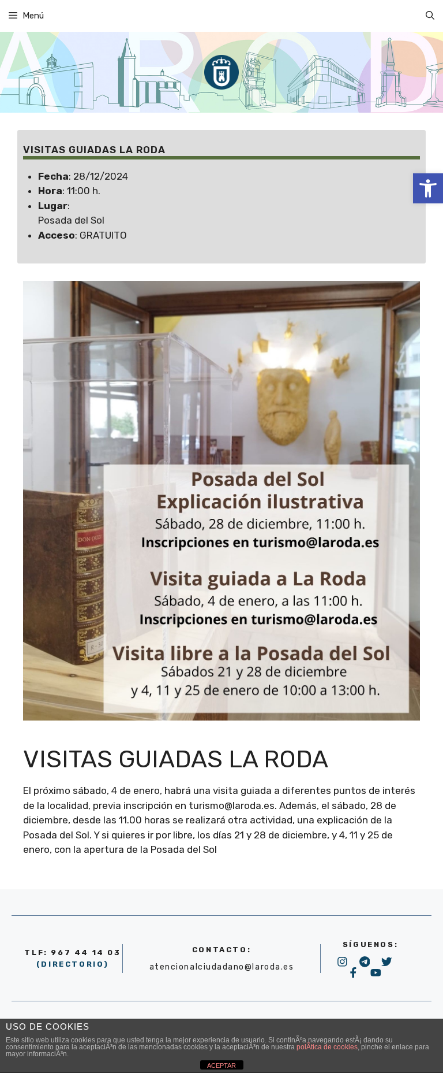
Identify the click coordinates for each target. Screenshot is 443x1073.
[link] (428, 188)
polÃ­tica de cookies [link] (327, 1047)
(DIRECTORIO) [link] (72, 964)
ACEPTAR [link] (221, 1065)
